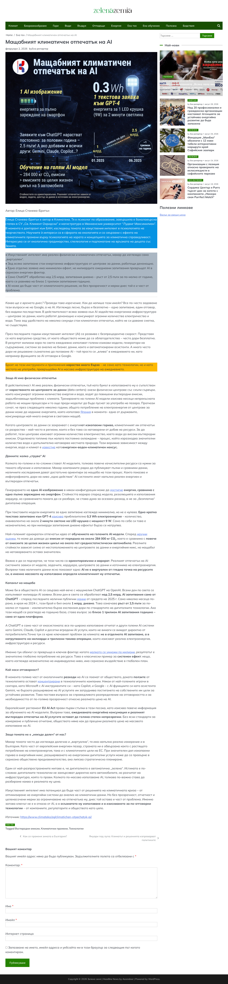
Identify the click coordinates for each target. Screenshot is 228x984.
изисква (57, 516)
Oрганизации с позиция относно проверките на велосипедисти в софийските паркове (203, 169)
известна (48, 447)
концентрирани (49, 681)
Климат (13, 25)
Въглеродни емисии (27, 828)
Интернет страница (19, 934)
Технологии (76, 828)
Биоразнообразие (35, 25)
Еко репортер (40, 48)
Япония (85, 412)
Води (68, 25)
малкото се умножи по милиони (112, 652)
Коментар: (13, 865)
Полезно (171, 25)
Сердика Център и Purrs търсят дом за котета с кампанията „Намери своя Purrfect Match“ (204, 192)
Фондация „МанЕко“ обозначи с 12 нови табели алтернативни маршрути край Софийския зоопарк (202, 144)
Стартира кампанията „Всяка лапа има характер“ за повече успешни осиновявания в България (189, 87)
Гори (56, 25)
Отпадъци (98, 25)
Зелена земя (94, 979)
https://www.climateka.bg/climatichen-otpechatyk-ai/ (56, 817)
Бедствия (188, 25)
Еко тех (132, 25)
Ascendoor (128, 979)
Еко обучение (151, 25)
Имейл (11, 920)
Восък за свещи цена (173, 214)
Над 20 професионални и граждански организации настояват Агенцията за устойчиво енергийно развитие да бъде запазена (205, 115)
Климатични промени (54, 828)
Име (9, 906)
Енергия (116, 25)
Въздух (81, 25)
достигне (116, 490)
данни (81, 599)
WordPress (154, 979)
